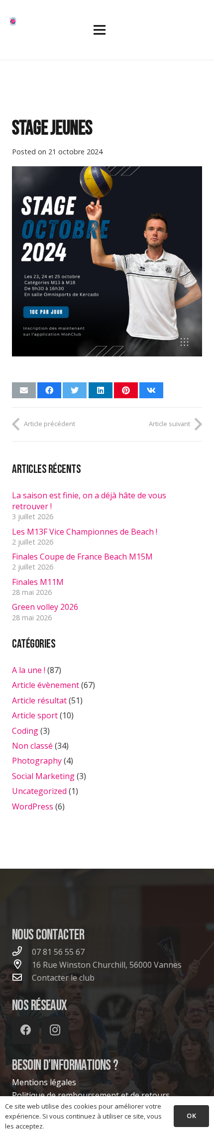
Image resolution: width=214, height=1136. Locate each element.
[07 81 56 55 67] (22, 951)
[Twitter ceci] (75, 390)
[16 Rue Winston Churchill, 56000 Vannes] (22, 964)
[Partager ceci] (49, 390)
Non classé (32, 745)
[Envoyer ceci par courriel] (24, 390)
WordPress (32, 806)
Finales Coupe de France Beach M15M (82, 556)
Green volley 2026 (45, 606)
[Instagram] (55, 1030)
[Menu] (99, 29)
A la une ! (28, 670)
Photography (37, 760)
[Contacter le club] (22, 977)
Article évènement (45, 685)
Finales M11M (38, 581)
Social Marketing (43, 776)
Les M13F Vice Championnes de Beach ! (84, 531)
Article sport (35, 715)
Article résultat (39, 700)
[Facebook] (25, 1030)
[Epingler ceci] (126, 390)
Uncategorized (39, 791)
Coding (25, 730)
